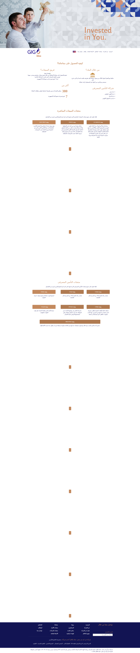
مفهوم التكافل (86, 633)
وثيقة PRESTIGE (70, 321)
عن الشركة (87, 627)
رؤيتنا (72, 624)
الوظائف (40, 627)
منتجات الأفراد (54, 627)
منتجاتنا (56, 624)
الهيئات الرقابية (70, 633)
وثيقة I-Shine (98, 306)
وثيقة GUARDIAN (98, 122)
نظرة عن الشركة (85, 630)
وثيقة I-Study (98, 291)
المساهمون (71, 627)
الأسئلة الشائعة (54, 633)
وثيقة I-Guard (44, 306)
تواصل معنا (39, 630)
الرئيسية (88, 624)
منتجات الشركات (54, 630)
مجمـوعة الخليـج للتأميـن (55, 639)
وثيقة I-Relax (44, 291)
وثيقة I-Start (72, 291)
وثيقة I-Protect (72, 306)
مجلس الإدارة (70, 630)
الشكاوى (40, 624)
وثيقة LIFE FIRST (44, 122)
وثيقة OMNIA (72, 122)
